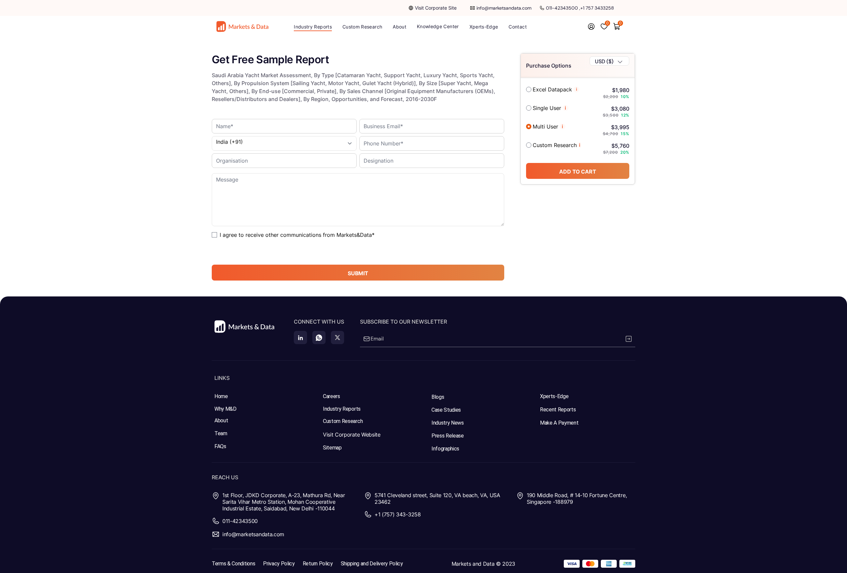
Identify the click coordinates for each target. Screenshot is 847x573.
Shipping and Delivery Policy (372, 563)
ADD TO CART (577, 171)
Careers (331, 396)
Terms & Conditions (233, 563)
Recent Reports (558, 409)
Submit (358, 273)
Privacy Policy (279, 563)
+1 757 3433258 (597, 8)
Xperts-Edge (554, 396)
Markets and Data (473, 563)
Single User (547, 108)
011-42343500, (563, 8)
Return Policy (318, 563)
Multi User (545, 126)
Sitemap (332, 447)
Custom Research (555, 145)
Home (221, 396)
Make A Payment (559, 423)
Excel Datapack (552, 89)
